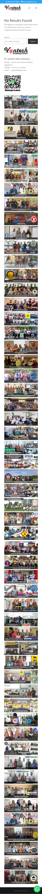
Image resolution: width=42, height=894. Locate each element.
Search (6, 37)
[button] (37, 889)
